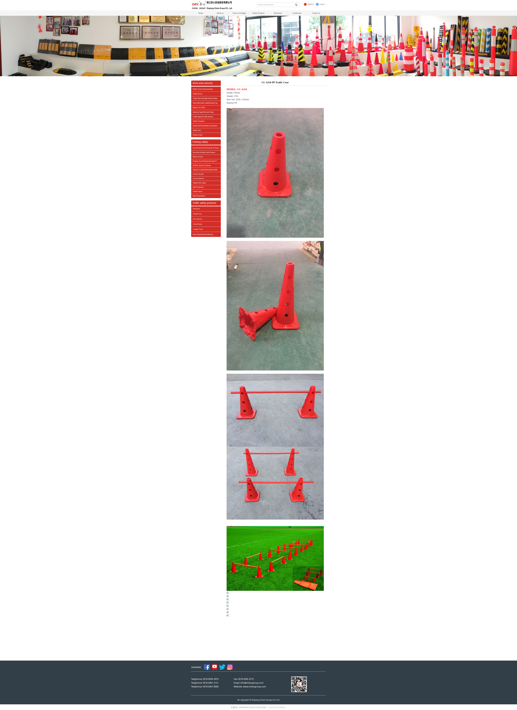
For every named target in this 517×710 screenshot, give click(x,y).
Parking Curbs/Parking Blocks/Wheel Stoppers (207, 170)
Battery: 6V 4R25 (199, 108)
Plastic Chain (197, 135)
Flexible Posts (197, 214)
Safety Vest (197, 130)
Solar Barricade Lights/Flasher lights (206, 103)
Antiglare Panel (198, 229)
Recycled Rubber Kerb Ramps (204, 152)
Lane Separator (197, 219)
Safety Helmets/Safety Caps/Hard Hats (207, 126)
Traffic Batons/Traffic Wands (203, 117)
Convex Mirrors (198, 179)
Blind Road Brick (199, 196)
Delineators (196, 209)
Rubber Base (197, 191)
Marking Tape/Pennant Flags (203, 112)
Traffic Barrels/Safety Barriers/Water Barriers (207, 98)
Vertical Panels (197, 224)
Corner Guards (198, 174)
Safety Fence (197, 94)
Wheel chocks (198, 157)
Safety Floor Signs (199, 183)
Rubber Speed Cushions (202, 165)
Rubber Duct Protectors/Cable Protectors (207, 161)
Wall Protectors (198, 187)
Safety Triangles (199, 121)
